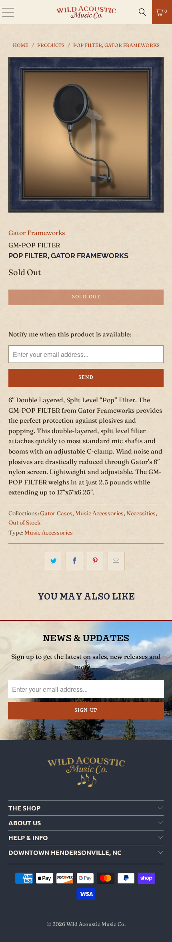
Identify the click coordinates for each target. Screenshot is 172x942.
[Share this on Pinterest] (95, 561)
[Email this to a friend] (116, 561)
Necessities (141, 513)
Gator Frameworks (36, 233)
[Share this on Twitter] (53, 561)
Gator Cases (56, 513)
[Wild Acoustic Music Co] (86, 12)
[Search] (142, 12)
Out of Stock (24, 522)
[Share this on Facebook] (74, 561)
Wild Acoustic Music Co (95, 924)
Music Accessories (99, 513)
